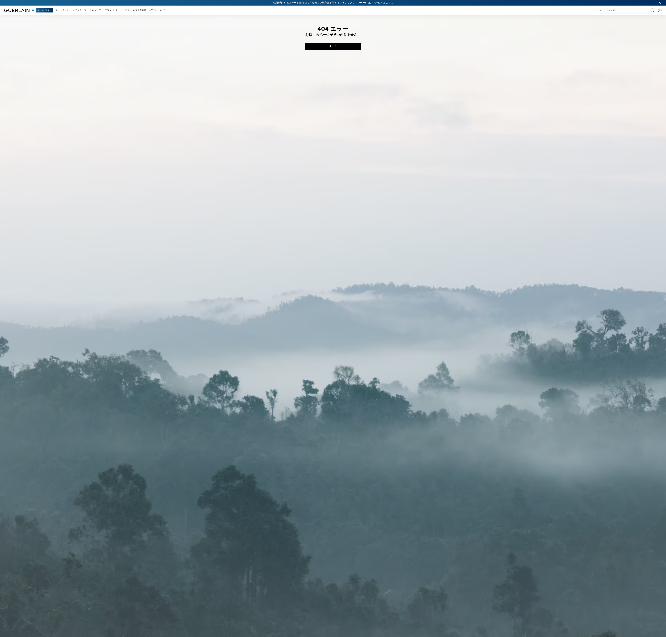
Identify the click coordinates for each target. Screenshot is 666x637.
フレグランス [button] (62, 10)
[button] (660, 3)
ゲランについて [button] (157, 10)
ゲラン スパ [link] (111, 10)
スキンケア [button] (95, 10)
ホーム (333, 46)
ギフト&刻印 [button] (139, 10)
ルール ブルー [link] (44, 10)
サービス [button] (125, 10)
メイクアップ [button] (79, 10)
